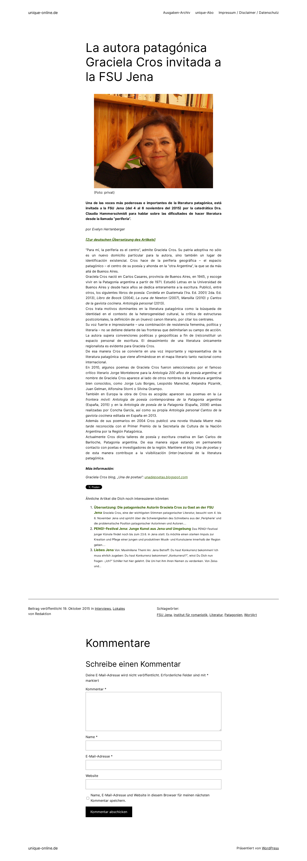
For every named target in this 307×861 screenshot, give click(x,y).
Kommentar (96, 689)
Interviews (103, 608)
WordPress (270, 848)
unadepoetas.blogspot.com (166, 477)
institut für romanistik (191, 615)
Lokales (119, 608)
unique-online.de (43, 12)
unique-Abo (204, 12)
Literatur (216, 615)
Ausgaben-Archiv (176, 12)
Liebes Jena (104, 550)
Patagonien (233, 615)
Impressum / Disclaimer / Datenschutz (249, 12)
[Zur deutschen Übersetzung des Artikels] (121, 239)
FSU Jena (164, 615)
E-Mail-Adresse (99, 756)
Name (92, 737)
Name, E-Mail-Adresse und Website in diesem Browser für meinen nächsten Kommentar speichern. (150, 798)
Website (92, 776)
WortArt (250, 615)
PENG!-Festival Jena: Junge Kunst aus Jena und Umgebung (142, 528)
